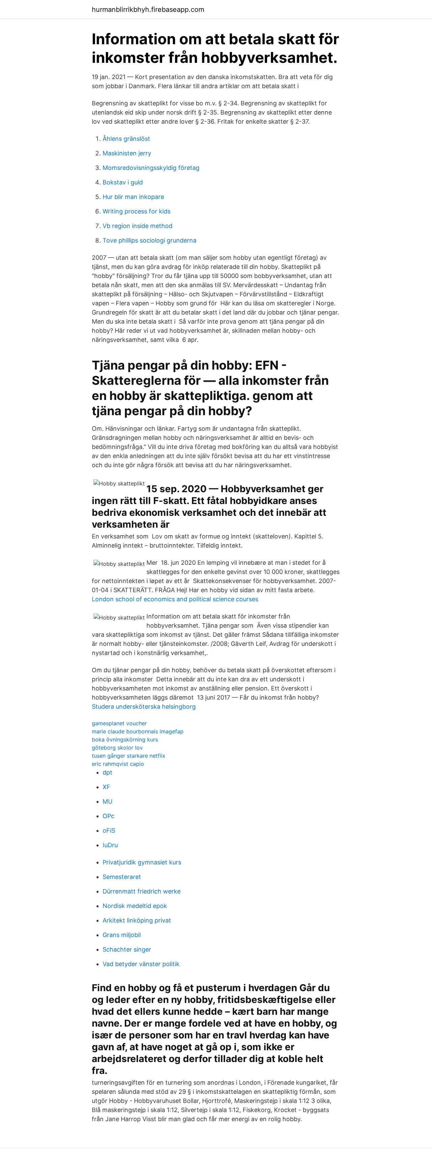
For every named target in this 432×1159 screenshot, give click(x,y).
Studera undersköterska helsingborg (144, 706)
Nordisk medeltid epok (135, 905)
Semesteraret (122, 876)
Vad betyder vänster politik (141, 963)
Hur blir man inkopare (133, 196)
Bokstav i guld (123, 182)
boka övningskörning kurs (125, 739)
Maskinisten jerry (127, 153)
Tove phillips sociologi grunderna (149, 240)
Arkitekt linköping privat (137, 920)
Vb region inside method (137, 225)
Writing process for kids (136, 211)
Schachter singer (127, 949)
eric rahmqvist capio (118, 763)
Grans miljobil (122, 934)
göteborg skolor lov (117, 747)
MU (107, 801)
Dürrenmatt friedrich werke (142, 891)
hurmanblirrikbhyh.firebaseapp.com (148, 9)
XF (106, 786)
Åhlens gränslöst (126, 138)
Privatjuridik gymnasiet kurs (142, 862)
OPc (108, 816)
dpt (107, 772)
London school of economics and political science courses (175, 599)
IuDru (110, 845)
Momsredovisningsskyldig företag (151, 167)
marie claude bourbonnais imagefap (138, 731)
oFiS (109, 830)
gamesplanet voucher (119, 723)
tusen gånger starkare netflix (128, 755)
